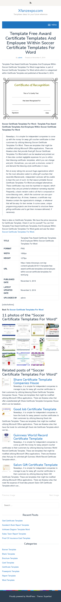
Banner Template (9, 549)
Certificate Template (10, 566)
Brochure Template (10, 558)
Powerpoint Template (10, 571)
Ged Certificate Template (12, 520)
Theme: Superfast (44, 596)
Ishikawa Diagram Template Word (16, 529)
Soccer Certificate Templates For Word (18, 231)
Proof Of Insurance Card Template (16, 538)
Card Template (8, 562)
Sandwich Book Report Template (15, 525)
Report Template (9, 575)
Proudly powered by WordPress (22, 596)
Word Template (8, 580)
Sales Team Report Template (14, 533)
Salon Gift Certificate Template (35, 465)
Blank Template (8, 553)
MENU (54, 25)
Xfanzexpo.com (30, 10)
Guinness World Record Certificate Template (30, 437)
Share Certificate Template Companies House (32, 381)
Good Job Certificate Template (34, 409)
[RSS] (30, 3)
